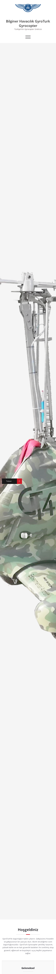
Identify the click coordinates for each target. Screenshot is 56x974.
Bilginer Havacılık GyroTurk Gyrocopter (28, 23)
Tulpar (9, 481)
